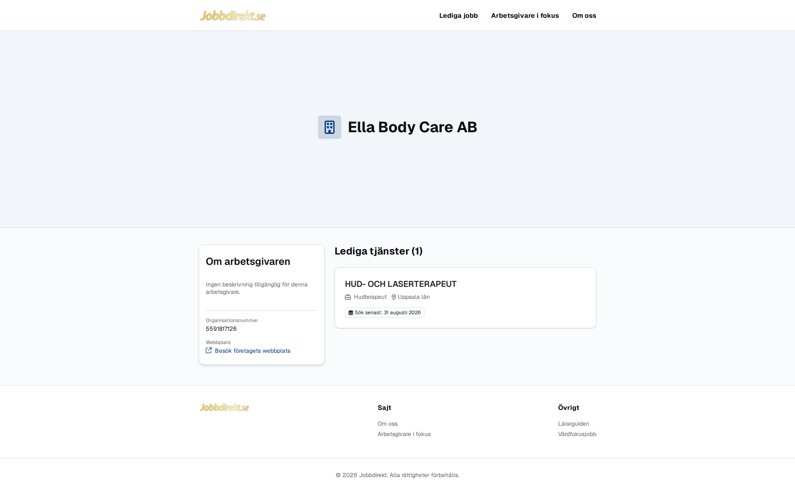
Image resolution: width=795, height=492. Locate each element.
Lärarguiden (573, 423)
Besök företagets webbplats (252, 350)
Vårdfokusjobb (577, 434)
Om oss (584, 15)
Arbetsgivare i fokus (525, 15)
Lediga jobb (458, 15)
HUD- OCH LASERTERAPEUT (401, 284)
